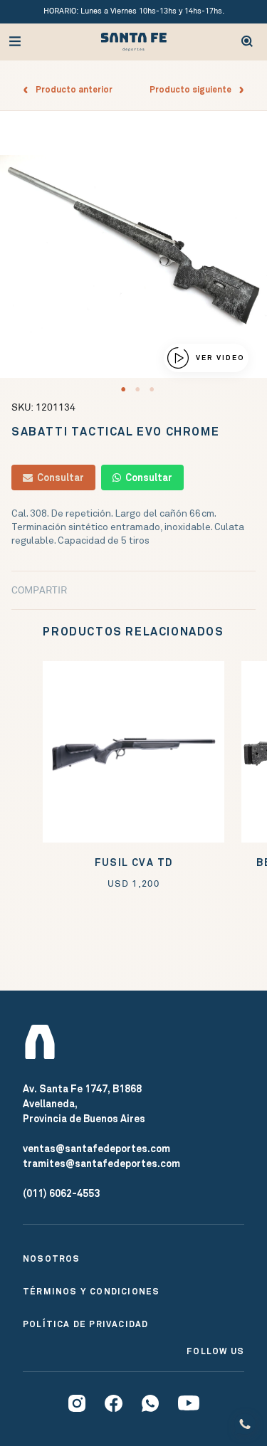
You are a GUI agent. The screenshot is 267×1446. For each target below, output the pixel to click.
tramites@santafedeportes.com (101, 1163)
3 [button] (152, 389)
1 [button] (123, 389)
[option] (133, 244)
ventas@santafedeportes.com (96, 1148)
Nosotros (51, 1259)
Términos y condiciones (91, 1291)
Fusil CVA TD (134, 863)
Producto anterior (70, 89)
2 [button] (137, 389)
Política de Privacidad (85, 1324)
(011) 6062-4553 (61, 1193)
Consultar (58, 477)
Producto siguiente (194, 89)
